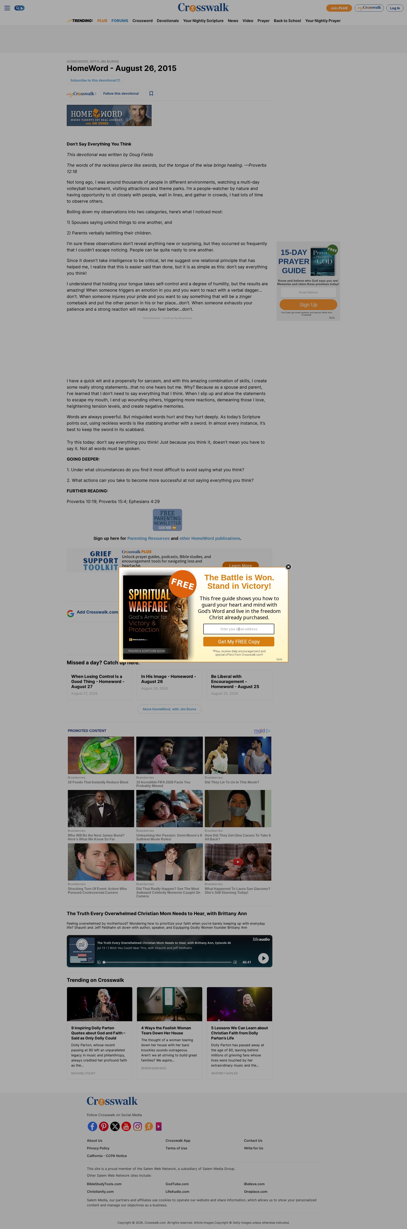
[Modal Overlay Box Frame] (203, 614)
